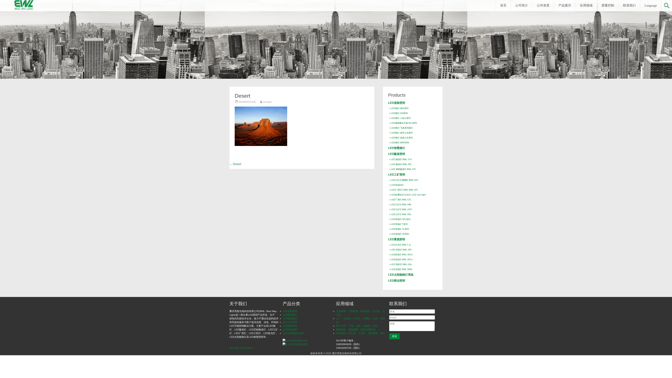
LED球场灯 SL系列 (400, 229)
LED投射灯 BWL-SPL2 (402, 259)
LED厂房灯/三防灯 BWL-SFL (404, 190)
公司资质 (543, 5)
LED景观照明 (396, 239)
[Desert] (261, 145)
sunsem (267, 101)
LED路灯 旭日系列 (399, 108)
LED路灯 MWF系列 (400, 142)
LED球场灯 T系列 (399, 224)
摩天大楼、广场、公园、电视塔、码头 (357, 325)
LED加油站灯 (397, 185)
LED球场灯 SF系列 (400, 234)
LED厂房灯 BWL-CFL (401, 199)
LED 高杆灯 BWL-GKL (401, 264)
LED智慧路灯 (396, 147)
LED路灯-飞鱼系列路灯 (402, 128)
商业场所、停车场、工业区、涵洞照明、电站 (360, 333)
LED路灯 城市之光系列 (402, 133)
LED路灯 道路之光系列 (402, 137)
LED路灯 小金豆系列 (401, 118)
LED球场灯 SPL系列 (400, 219)
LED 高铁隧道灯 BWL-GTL (403, 169)
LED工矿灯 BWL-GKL (401, 214)
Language (651, 5)
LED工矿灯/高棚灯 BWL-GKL (404, 180)
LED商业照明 (396, 280)
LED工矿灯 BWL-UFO (401, 209)
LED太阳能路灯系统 (401, 274)
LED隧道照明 (396, 153)
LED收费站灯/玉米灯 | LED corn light (408, 195)
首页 (503, 5)
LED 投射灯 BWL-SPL (401, 249)
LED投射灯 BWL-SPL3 (402, 254)
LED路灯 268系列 (399, 113)
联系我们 (629, 5)
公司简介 (521, 5)
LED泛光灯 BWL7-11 (401, 245)
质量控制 (607, 5)
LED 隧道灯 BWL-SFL (401, 164)
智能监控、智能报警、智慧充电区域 (355, 329)
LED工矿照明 (396, 174)
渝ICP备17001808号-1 (241, 347)
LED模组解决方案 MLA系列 (404, 123)
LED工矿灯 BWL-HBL (401, 204)
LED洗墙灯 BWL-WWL (401, 269)
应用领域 (586, 5)
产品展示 (564, 5)
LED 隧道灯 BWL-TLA (401, 159)
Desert (235, 164)
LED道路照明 (396, 102)
